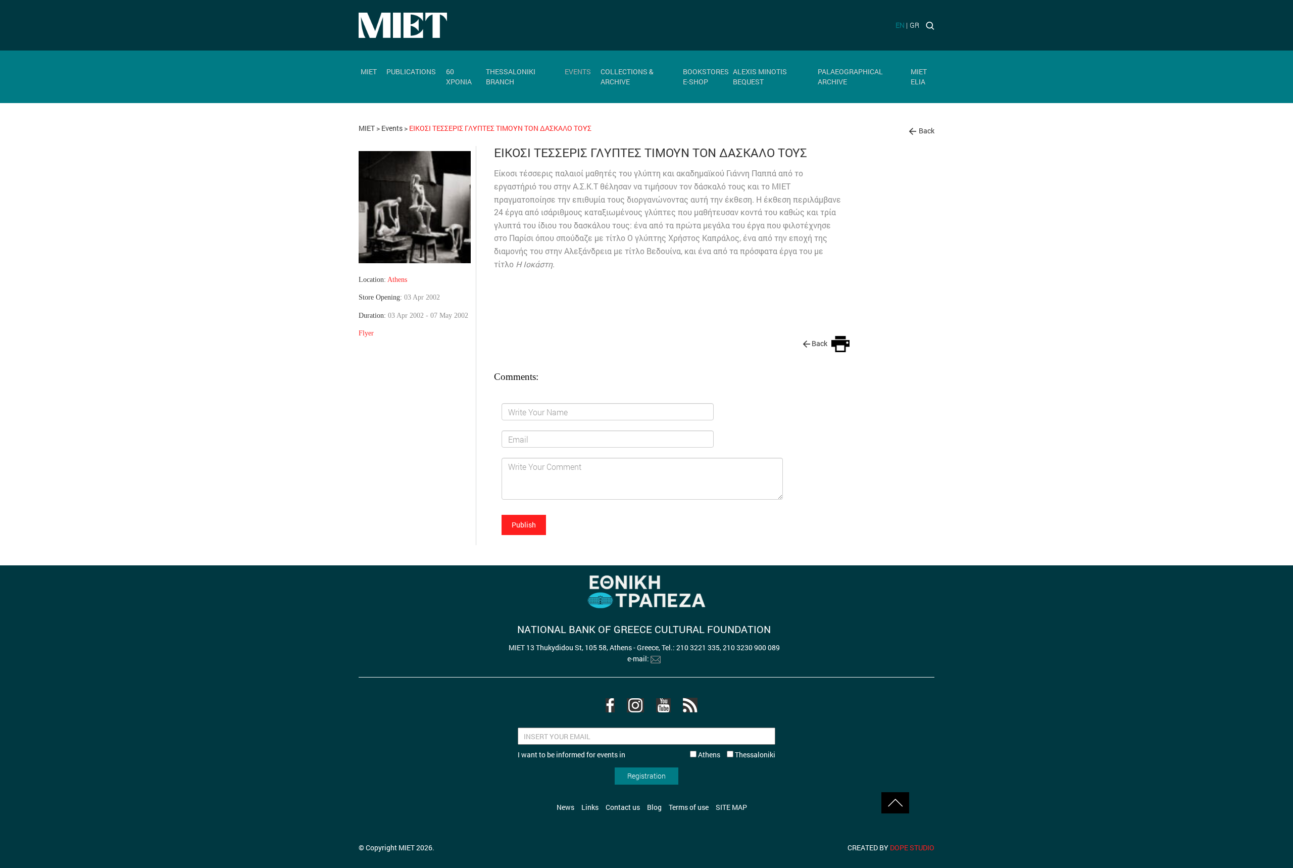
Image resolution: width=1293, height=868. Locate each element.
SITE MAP (731, 807)
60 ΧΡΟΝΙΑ (459, 76)
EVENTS (578, 71)
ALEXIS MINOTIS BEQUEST (760, 76)
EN (900, 25)
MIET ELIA (919, 76)
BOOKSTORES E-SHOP (706, 76)
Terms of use (689, 807)
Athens (397, 279)
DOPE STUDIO (912, 847)
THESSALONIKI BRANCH (510, 76)
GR (914, 25)
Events (392, 128)
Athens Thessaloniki (736, 754)
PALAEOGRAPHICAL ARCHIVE (850, 76)
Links (590, 807)
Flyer (366, 333)
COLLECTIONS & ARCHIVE (627, 76)
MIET (369, 71)
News (565, 807)
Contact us (623, 807)
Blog (654, 807)
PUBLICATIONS (411, 71)
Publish (524, 524)
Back (926, 130)
